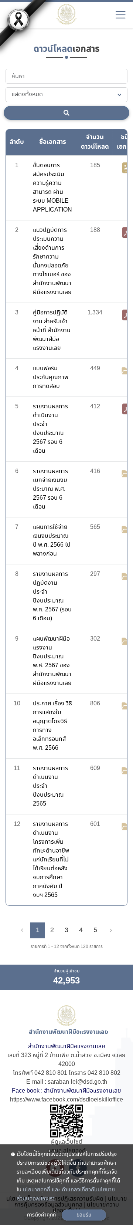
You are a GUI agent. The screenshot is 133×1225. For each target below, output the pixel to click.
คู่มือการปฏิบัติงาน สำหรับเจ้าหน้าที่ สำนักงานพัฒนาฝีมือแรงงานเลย (52, 330)
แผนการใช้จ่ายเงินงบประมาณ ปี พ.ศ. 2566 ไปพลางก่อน (52, 540)
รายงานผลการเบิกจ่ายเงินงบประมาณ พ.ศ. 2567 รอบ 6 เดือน (50, 489)
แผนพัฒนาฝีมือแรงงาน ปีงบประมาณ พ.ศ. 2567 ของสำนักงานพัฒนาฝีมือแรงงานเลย (52, 661)
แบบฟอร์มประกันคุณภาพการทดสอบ (50, 377)
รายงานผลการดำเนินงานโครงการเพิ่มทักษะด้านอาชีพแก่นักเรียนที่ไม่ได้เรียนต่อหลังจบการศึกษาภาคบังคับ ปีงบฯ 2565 (51, 860)
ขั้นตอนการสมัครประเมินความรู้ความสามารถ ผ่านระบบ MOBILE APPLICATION (52, 187)
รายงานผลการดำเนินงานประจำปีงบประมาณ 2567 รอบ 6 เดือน (50, 428)
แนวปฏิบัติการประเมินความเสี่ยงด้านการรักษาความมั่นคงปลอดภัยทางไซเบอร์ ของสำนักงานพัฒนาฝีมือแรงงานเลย (52, 261)
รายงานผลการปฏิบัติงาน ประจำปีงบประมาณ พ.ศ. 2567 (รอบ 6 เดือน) (52, 596)
